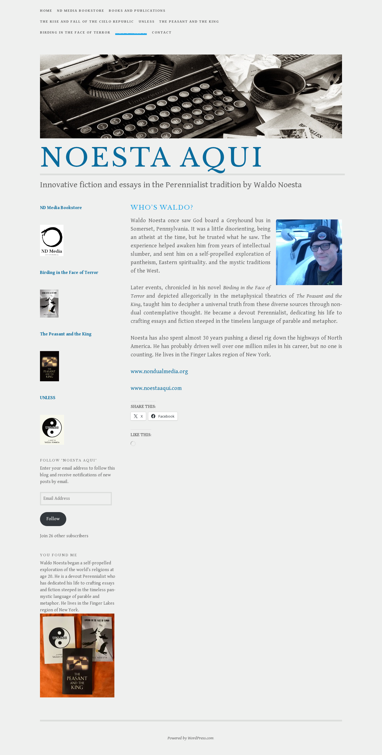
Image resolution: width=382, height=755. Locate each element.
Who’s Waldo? (131, 32)
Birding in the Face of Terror (69, 272)
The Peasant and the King (189, 22)
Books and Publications (137, 11)
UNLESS (147, 22)
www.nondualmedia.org (159, 371)
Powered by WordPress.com (191, 738)
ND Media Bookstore (80, 11)
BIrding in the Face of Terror (75, 32)
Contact (162, 32)
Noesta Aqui (152, 158)
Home (46, 11)
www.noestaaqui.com (156, 388)
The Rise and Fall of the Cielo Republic (87, 22)
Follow (53, 519)
